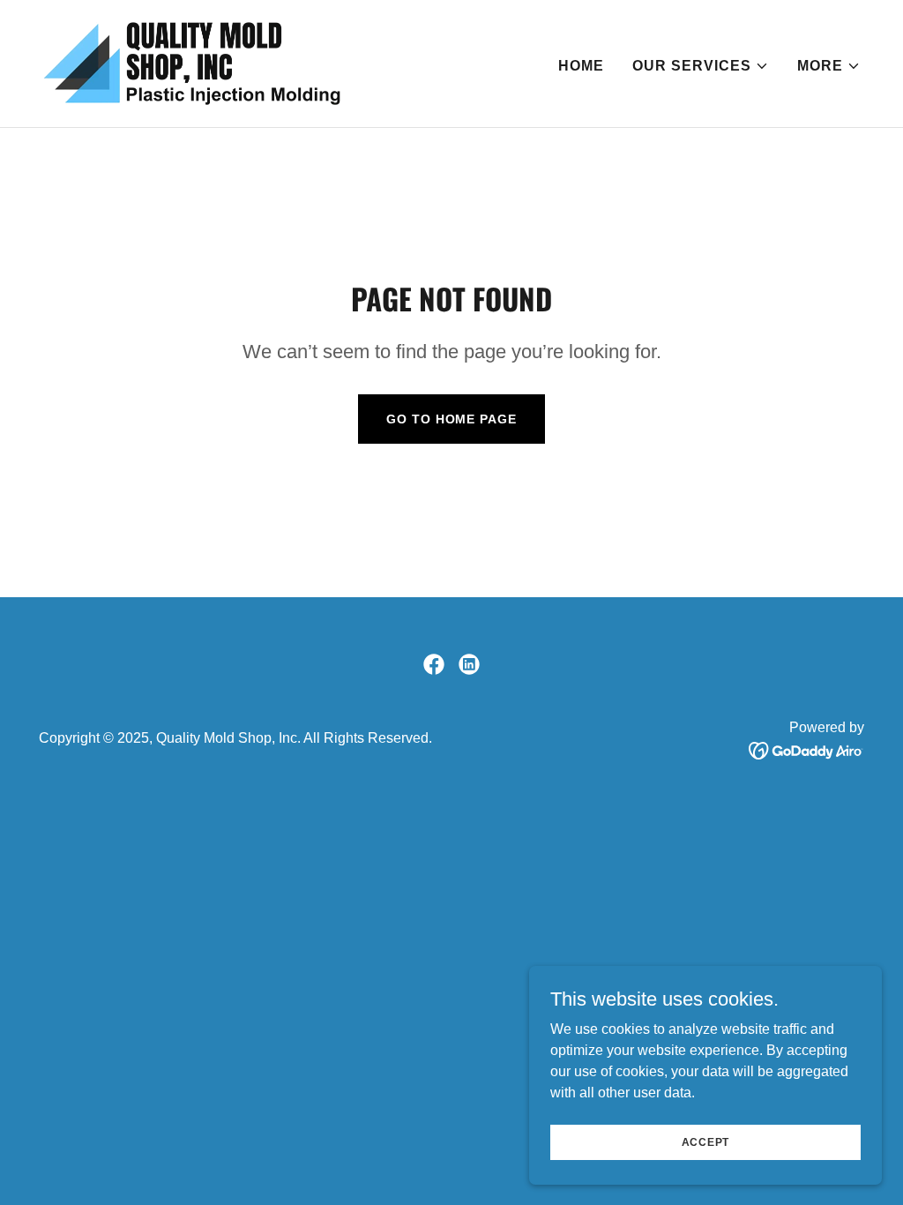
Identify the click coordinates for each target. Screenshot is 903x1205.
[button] (700, 66)
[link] (191, 62)
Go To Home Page (451, 419)
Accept (706, 1141)
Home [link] (581, 65)
